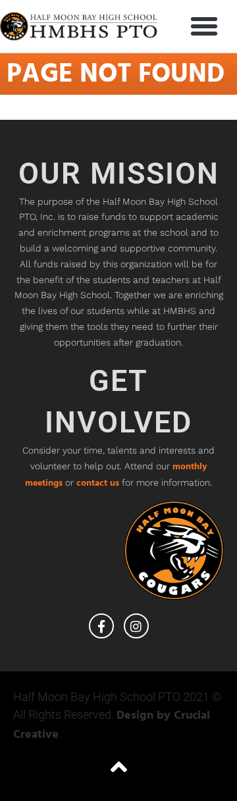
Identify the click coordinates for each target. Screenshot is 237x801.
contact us (97, 483)
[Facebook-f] (101, 625)
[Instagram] (136, 625)
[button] (204, 26)
